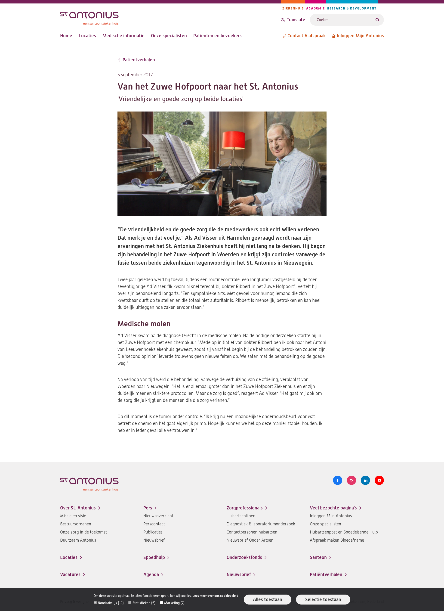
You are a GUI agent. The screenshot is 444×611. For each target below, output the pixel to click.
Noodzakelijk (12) (111, 603)
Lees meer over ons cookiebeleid (215, 596)
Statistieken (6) (144, 603)
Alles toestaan (267, 599)
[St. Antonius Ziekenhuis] (170, 17)
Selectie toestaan (323, 599)
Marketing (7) (174, 603)
